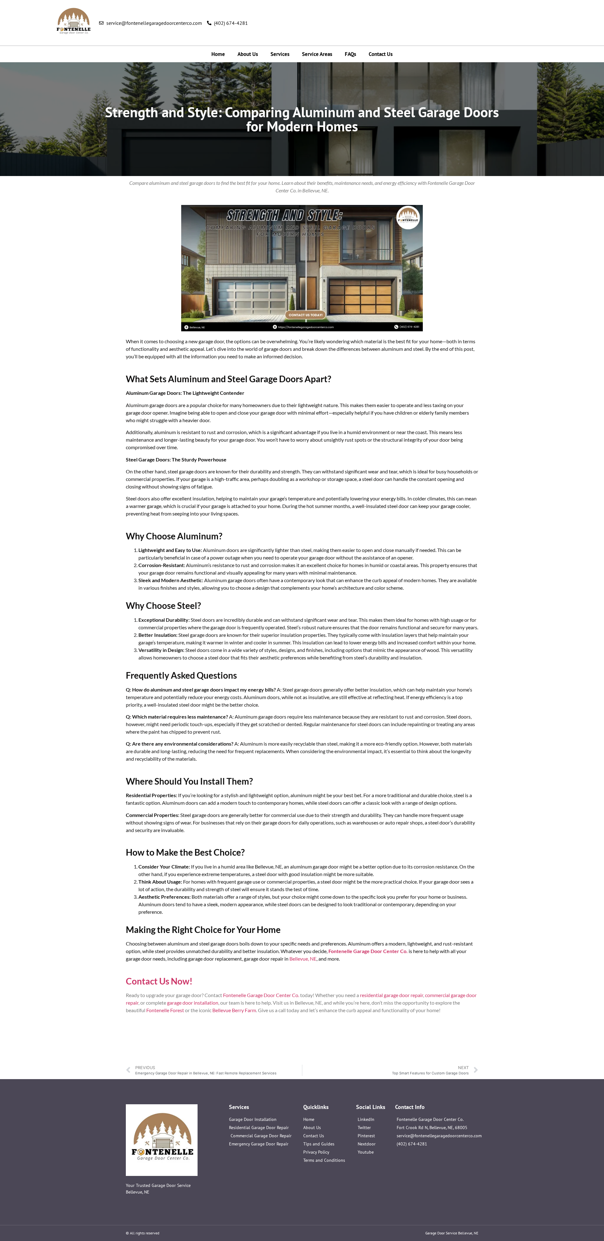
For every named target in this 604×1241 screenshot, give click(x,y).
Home (218, 54)
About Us (248, 54)
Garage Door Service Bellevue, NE (451, 1233)
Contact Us (381, 54)
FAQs (350, 54)
